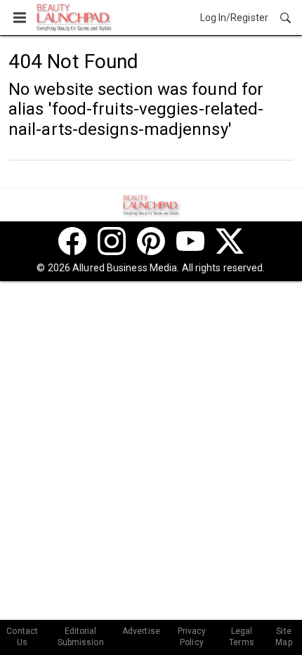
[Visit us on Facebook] (72, 241)
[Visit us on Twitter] (230, 241)
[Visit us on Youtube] (190, 241)
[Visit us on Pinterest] (151, 241)
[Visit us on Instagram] (112, 241)
